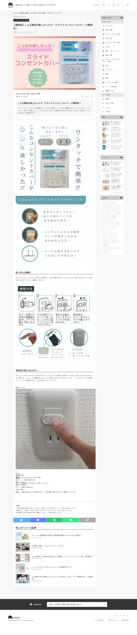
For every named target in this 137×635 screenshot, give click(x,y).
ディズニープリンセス (109, 234)
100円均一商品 (24, 13)
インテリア (106, 216)
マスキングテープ (108, 224)
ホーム (15, 13)
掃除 (16, 32)
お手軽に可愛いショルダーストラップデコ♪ (48, 546)
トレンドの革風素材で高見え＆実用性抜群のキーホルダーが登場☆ (56, 535)
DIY (104, 238)
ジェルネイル (115, 209)
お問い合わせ (112, 620)
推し (118, 248)
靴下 (119, 213)
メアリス (105, 252)
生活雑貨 (105, 245)
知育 (114, 216)
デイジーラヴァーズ (108, 227)
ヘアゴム (105, 209)
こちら (43, 512)
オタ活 (105, 241)
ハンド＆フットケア (108, 213)
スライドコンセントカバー (27, 32)
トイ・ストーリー (116, 206)
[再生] (16, 471)
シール (105, 202)
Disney (105, 206)
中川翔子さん (114, 241)
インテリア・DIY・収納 (37, 13)
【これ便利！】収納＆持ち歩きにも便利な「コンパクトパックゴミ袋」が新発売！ (62, 556)
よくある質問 (98, 620)
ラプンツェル (112, 238)
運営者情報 (125, 620)
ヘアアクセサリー (108, 220)
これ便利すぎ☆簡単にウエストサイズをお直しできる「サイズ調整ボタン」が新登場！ (62, 578)
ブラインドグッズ (108, 248)
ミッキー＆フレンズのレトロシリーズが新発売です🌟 (52, 567)
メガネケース (107, 231)
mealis (112, 202)
